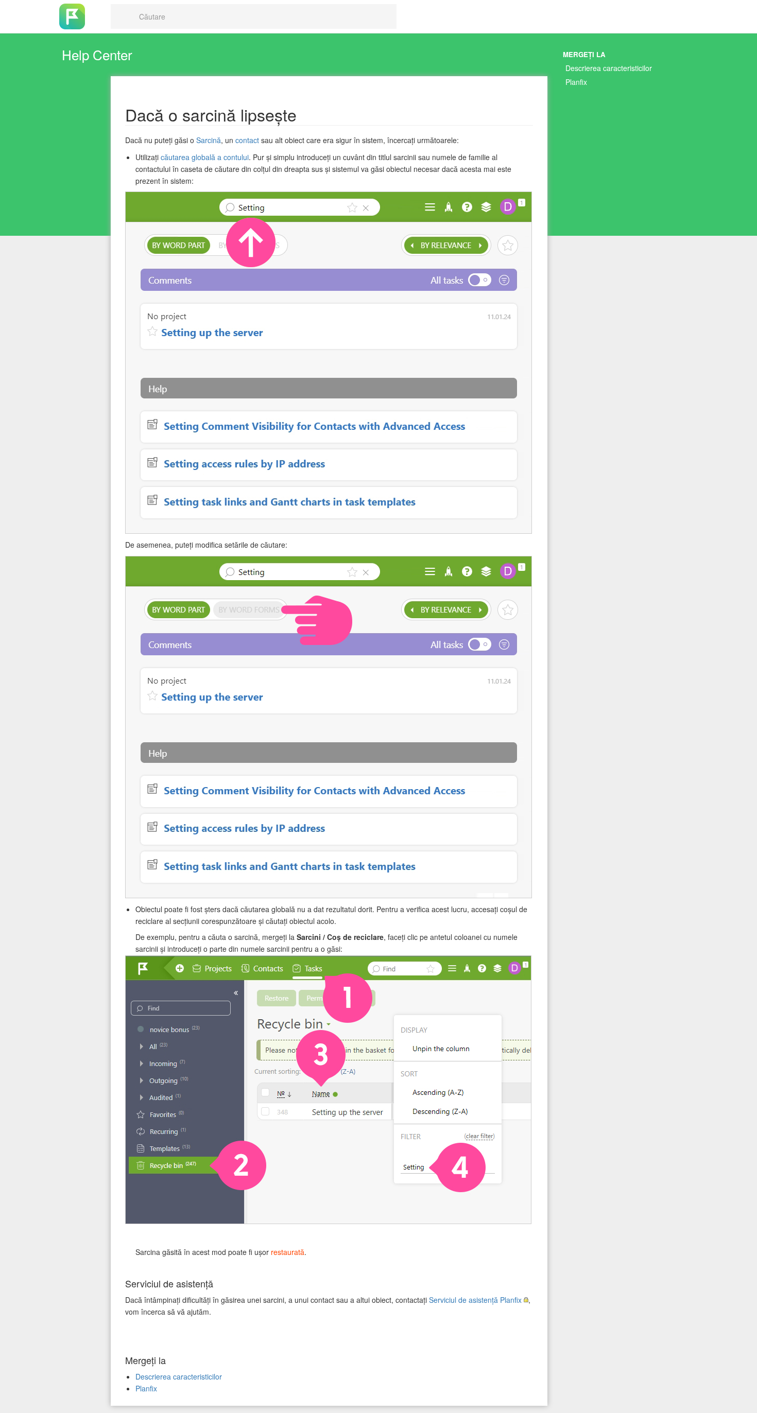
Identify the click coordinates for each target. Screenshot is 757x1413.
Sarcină (208, 140)
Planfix (576, 82)
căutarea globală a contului (205, 157)
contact (247, 140)
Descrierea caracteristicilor (608, 68)
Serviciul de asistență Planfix (475, 1300)
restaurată (287, 1252)
